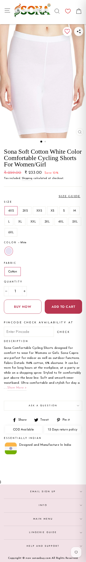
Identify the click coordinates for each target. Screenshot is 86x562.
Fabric (10, 263)
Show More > (17, 387)
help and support (43, 546)
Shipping (27, 178)
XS (52, 210)
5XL (75, 221)
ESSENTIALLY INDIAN (23, 438)
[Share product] (78, 31)
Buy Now (22, 306)
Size (8, 202)
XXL (33, 221)
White (9, 251)
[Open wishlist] (67, 10)
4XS (11, 210)
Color (15, 242)
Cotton (12, 271)
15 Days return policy (62, 429)
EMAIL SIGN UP (43, 491)
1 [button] (41, 142)
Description (16, 341)
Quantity (13, 282)
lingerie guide (43, 532)
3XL (47, 221)
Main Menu (43, 519)
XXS (39, 210)
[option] (43, 81)
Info (43, 505)
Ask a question (43, 405)
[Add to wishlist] (67, 31)
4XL (61, 221)
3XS (25, 210)
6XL (11, 232)
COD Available (23, 429)
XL (20, 221)
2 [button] (45, 142)
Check (63, 332)
